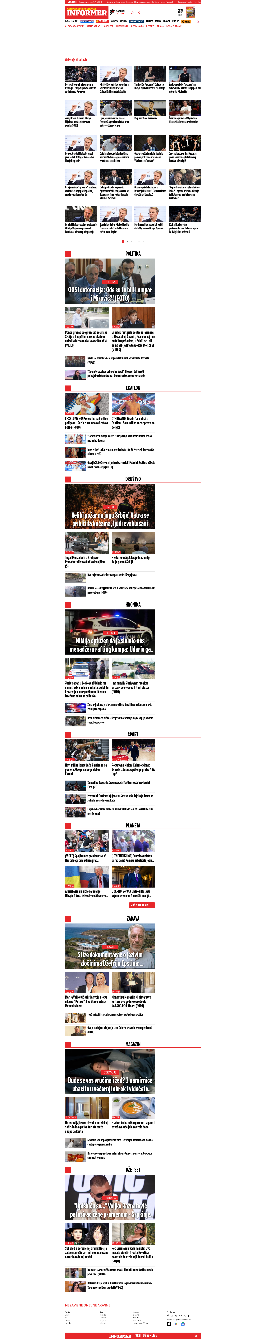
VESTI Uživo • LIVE (146, 1336)
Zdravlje (110, 1072)
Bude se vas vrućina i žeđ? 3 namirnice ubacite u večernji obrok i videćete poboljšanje (110, 1085)
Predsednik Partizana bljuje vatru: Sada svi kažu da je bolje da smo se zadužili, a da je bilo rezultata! (120, 798)
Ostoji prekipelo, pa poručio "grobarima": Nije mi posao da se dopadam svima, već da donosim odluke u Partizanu (114, 193)
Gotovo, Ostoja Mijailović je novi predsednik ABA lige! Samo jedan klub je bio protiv (79, 157)
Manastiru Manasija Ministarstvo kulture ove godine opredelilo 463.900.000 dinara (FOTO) (131, 1001)
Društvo (114, 21)
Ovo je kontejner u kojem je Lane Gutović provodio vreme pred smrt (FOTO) (119, 1030)
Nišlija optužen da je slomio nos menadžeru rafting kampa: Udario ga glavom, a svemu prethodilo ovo (110, 645)
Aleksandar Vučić (74, 26)
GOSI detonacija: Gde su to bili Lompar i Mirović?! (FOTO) (110, 294)
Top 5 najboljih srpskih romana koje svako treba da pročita (115, 1014)
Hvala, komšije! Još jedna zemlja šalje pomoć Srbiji (131, 560)
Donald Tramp (174, 26)
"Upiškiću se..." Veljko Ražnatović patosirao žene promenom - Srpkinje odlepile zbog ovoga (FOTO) (110, 1210)
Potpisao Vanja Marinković (145, 118)
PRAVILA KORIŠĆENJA (140, 1323)
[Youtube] (180, 1315)
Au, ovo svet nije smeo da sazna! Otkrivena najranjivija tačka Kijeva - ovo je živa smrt (92, 2)
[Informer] (132, 12)
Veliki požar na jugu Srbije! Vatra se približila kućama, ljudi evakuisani (110, 520)
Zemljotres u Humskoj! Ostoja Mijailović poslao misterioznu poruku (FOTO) (78, 122)
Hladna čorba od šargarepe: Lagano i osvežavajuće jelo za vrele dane (133, 1125)
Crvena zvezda (119, 759)
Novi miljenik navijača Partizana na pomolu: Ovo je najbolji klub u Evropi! (86, 769)
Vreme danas (93, 26)
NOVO (67, 21)
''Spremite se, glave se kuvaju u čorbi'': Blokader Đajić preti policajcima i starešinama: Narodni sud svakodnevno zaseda (116, 374)
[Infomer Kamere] (119, 12)
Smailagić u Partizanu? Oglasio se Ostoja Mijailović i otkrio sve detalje (149, 86)
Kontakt (136, 1317)
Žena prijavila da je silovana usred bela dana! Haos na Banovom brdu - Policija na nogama (120, 707)
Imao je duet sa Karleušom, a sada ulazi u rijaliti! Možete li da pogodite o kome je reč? (120, 452)
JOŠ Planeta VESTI (140, 905)
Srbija (110, 507)
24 (138, 241)
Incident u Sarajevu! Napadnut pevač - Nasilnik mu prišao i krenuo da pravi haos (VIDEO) (120, 1272)
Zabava (158, 21)
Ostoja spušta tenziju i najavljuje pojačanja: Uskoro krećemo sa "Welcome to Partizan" (148, 157)
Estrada (110, 1198)
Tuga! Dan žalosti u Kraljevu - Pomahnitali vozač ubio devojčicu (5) (85, 562)
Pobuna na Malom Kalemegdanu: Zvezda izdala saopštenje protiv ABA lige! (133, 769)
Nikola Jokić (137, 26)
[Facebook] (168, 1315)
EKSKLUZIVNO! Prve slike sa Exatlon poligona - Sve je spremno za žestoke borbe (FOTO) (86, 423)
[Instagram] (176, 1315)
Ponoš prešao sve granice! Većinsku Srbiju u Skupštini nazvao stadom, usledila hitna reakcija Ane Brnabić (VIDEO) (86, 339)
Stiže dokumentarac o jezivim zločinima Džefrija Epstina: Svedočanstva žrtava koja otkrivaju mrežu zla (110, 959)
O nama (136, 1315)
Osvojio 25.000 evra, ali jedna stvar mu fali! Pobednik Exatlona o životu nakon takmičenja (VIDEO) (121, 465)
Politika (74, 21)
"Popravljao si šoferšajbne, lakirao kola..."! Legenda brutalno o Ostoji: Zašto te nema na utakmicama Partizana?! (184, 193)
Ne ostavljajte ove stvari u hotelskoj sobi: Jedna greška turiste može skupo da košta (86, 1127)
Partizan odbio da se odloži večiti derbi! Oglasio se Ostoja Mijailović (149, 226)
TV (66, 1317)
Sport (102, 1312)
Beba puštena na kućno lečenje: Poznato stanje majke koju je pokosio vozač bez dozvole (120, 720)
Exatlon (69, 413)
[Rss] (185, 1315)
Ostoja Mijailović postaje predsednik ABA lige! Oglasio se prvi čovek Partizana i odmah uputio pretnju (81, 228)
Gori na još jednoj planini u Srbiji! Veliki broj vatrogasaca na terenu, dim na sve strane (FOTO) (121, 590)
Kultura (69, 992)
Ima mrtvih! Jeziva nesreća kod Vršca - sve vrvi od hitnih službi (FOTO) (130, 687)
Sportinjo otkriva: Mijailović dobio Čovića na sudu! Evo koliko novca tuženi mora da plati (114, 228)
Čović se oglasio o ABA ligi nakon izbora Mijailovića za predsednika (183, 120)
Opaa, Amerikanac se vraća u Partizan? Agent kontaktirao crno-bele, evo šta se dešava (115, 122)
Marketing (136, 1312)
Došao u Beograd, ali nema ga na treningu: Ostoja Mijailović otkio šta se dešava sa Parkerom (80, 88)
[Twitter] (172, 1315)
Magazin (166, 21)
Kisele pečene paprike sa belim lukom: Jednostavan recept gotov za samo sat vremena (119, 1156)
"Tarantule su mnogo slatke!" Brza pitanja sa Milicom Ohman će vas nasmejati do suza (119, 438)
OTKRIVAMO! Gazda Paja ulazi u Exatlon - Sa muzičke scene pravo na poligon (133, 423)
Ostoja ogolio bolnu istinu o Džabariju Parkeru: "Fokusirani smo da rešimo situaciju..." (150, 191)
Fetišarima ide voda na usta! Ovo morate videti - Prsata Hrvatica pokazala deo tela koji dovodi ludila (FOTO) (132, 1255)
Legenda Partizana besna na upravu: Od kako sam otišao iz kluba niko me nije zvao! (120, 812)
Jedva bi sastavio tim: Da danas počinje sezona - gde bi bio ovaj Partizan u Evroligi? (182, 157)
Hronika (123, 21)
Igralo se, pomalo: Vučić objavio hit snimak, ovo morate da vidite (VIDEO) (118, 361)
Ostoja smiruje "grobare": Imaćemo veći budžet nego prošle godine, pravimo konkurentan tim (81, 191)
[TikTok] (189, 1315)
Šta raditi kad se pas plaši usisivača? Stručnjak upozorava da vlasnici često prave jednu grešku (120, 1142)
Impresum (137, 1320)
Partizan (70, 759)
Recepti (150, 26)
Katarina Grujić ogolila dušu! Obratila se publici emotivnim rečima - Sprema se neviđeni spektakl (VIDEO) (119, 1286)
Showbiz (110, 947)
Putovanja (71, 1117)
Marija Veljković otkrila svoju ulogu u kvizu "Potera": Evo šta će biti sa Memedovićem (86, 1001)
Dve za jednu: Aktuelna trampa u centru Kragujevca (112, 575)
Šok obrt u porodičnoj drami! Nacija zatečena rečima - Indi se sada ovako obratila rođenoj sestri (86, 1253)
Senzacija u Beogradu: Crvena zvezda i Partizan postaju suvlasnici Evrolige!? (118, 785)
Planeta (149, 21)
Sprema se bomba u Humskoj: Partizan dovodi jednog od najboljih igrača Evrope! (161, 2)
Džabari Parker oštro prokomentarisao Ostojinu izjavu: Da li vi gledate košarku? (183, 228)
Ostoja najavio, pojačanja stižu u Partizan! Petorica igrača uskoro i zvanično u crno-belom (114, 157)
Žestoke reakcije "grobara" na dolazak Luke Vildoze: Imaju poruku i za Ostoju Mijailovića (184, 88)
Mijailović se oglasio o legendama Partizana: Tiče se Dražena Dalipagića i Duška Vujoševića (114, 88)
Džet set (175, 21)
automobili (122, 26)
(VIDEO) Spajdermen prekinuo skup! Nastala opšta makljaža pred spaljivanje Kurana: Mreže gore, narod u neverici (86, 858)
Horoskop (108, 26)
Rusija (160, 26)
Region (110, 633)
